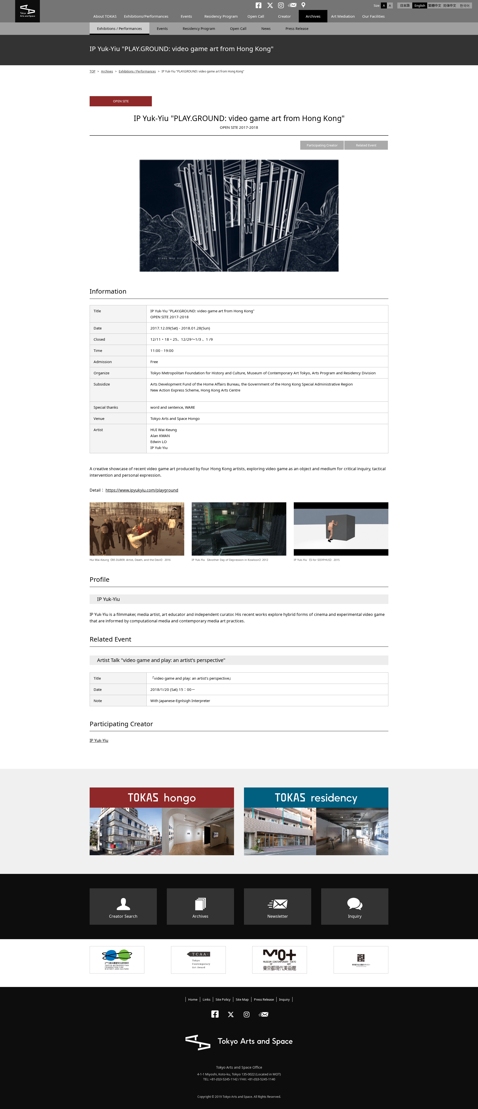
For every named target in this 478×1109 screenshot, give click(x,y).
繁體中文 (434, 5)
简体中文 (449, 5)
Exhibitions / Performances (119, 28)
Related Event (366, 145)
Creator (284, 16)
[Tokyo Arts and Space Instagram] (248, 1010)
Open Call (255, 16)
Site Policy (223, 999)
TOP (92, 71)
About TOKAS (105, 16)
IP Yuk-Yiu (99, 740)
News (266, 28)
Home (192, 999)
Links (206, 999)
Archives (313, 16)
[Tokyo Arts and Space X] (232, 1010)
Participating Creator (322, 145)
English (420, 5)
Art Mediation (343, 16)
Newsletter (277, 916)
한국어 (465, 5)
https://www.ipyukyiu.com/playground (142, 490)
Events (186, 16)
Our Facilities (373, 16)
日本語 (405, 5)
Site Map (242, 999)
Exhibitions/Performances (146, 16)
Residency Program (221, 16)
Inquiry (354, 916)
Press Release (297, 28)
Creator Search (123, 916)
